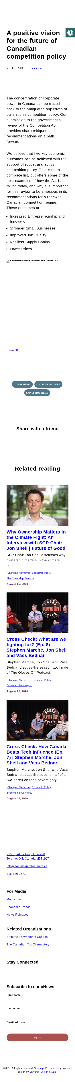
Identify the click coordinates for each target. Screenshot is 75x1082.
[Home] (27, 834)
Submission (36, 68)
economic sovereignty (19, 685)
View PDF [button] (14, 350)
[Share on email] (58, 441)
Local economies (48, 384)
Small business (37, 393)
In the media (31, 491)
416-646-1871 (16, 873)
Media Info (14, 899)
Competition (22, 384)
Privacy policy (53, 1068)
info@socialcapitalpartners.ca (27, 866)
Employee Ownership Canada (27, 936)
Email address (16, 1022)
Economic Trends (19, 907)
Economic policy (41, 572)
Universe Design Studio (43, 1071)
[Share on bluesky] (51, 441)
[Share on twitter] (24, 441)
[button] (70, 32)
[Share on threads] (31, 441)
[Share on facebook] (17, 441)
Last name (13, 1008)
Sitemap (39, 1068)
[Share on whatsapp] (44, 441)
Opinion (16, 491)
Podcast (27, 599)
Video (15, 599)
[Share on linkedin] (37, 441)
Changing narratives (19, 572)
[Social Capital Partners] (23, 11)
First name (14, 994)
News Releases (17, 914)
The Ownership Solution (20, 578)
